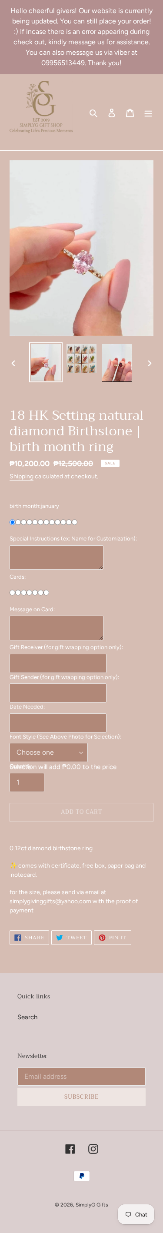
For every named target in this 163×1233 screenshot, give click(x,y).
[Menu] (148, 112)
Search (27, 1017)
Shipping (21, 476)
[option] (46, 362)
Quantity (21, 766)
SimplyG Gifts (92, 1205)
